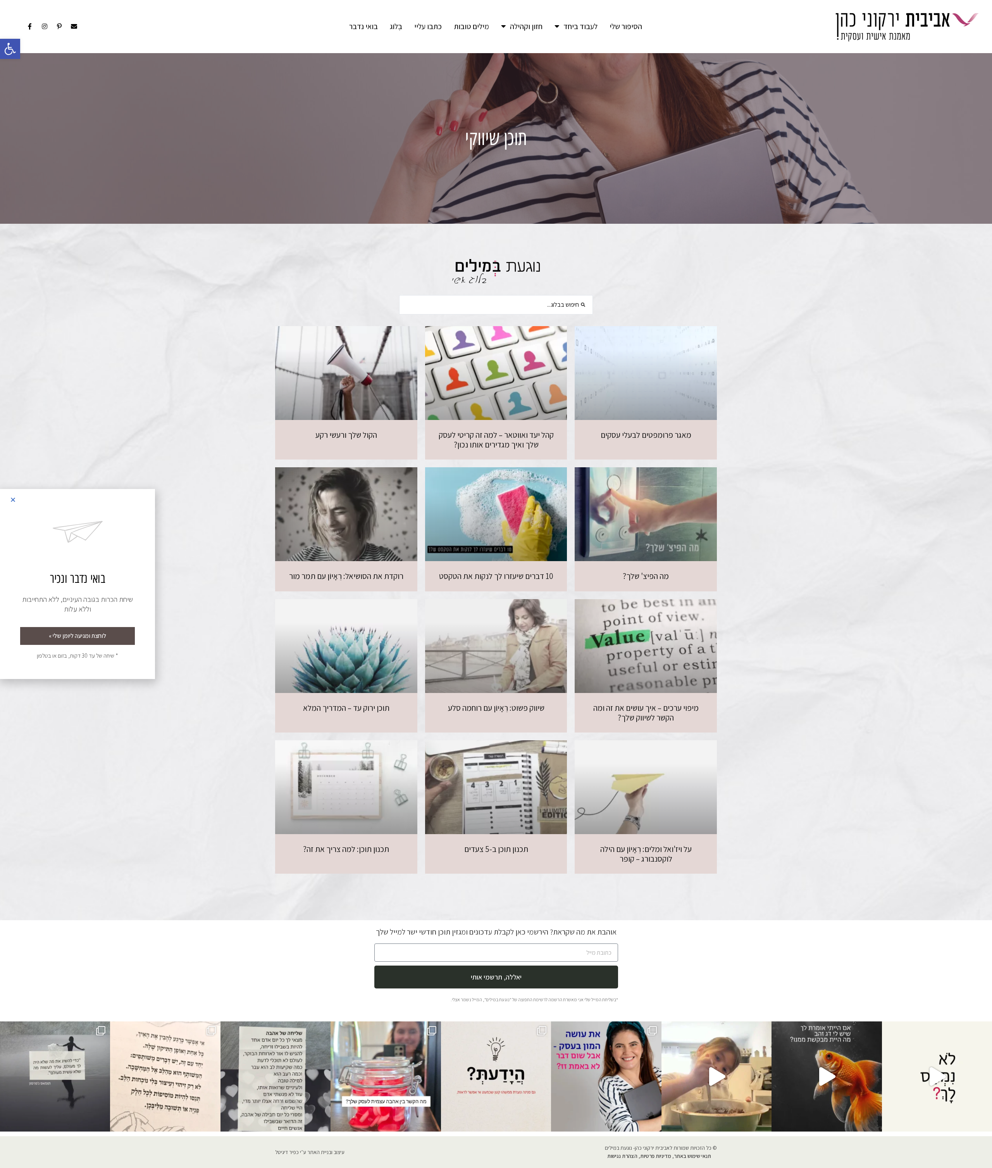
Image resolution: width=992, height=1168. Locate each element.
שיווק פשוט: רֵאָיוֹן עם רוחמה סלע (496, 708)
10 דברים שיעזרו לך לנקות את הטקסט (496, 576)
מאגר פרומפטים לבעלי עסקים (646, 435)
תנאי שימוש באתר (692, 1155)
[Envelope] (74, 26)
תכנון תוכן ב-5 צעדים (496, 849)
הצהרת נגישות (622, 1155)
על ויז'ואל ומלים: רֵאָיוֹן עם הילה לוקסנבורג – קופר (646, 854)
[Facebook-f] (30, 26)
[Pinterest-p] (59, 26)
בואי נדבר (363, 26)
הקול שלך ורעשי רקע (346, 435)
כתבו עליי (428, 26)
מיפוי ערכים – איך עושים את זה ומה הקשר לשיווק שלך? (646, 713)
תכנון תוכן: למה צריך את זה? (346, 849)
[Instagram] (44, 26)
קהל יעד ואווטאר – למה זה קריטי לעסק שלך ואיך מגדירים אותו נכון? (496, 440)
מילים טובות (471, 26)
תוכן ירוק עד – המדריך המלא (346, 708)
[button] (10, 49)
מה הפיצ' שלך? (646, 576)
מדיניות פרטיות (655, 1155)
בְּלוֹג (396, 26)
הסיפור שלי (626, 26)
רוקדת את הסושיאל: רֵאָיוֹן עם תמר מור (346, 576)
